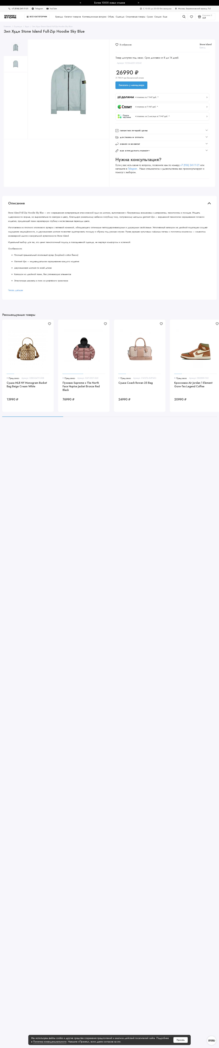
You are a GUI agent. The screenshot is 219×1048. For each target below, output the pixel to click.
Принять (181, 1039)
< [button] (80, 2)
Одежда (120, 16)
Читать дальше (15, 290)
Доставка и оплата (132, 137)
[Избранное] (191, 16)
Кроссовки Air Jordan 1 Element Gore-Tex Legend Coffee (193, 384)
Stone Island (206, 44)
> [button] (138, 2)
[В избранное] (49, 324)
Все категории (38, 16)
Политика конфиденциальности (49, 1041)
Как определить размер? (135, 151)
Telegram (133, 168)
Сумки (150, 16)
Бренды (59, 16)
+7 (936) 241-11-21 (189, 165)
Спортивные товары (135, 16)
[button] (162, 97)
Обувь (111, 16)
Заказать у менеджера (131, 85)
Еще (165, 16)
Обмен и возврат (130, 144)
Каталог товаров (73, 16)
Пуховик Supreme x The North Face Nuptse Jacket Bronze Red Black (81, 386)
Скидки (157, 16)
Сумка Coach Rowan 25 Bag (135, 383)
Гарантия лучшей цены (134, 130)
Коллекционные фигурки (94, 16)
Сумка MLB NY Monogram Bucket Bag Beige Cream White (27, 384)
